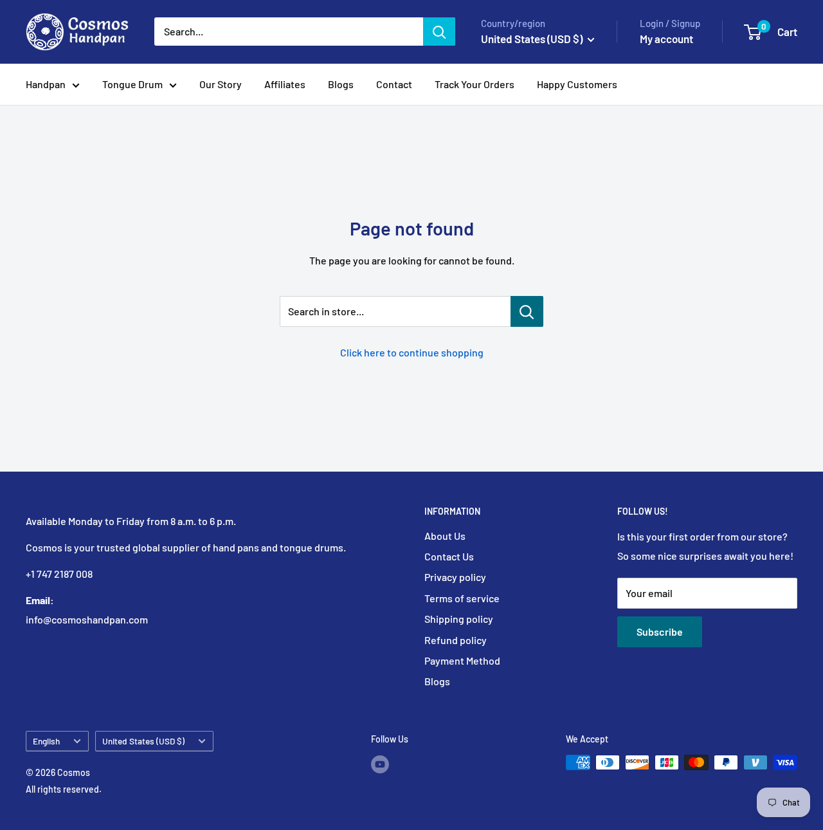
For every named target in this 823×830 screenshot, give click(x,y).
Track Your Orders (474, 84)
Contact (394, 84)
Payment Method (462, 660)
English (46, 740)
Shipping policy (458, 619)
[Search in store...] (527, 311)
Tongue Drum (132, 84)
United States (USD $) (143, 740)
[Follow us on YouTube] (380, 764)
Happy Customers (577, 84)
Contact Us (449, 556)
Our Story (220, 84)
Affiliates (284, 84)
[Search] (439, 31)
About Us (445, 536)
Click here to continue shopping (412, 352)
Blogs (341, 84)
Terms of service (462, 598)
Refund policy (455, 640)
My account (666, 38)
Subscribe (660, 631)
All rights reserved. (64, 789)
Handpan (46, 84)
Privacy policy (455, 577)
